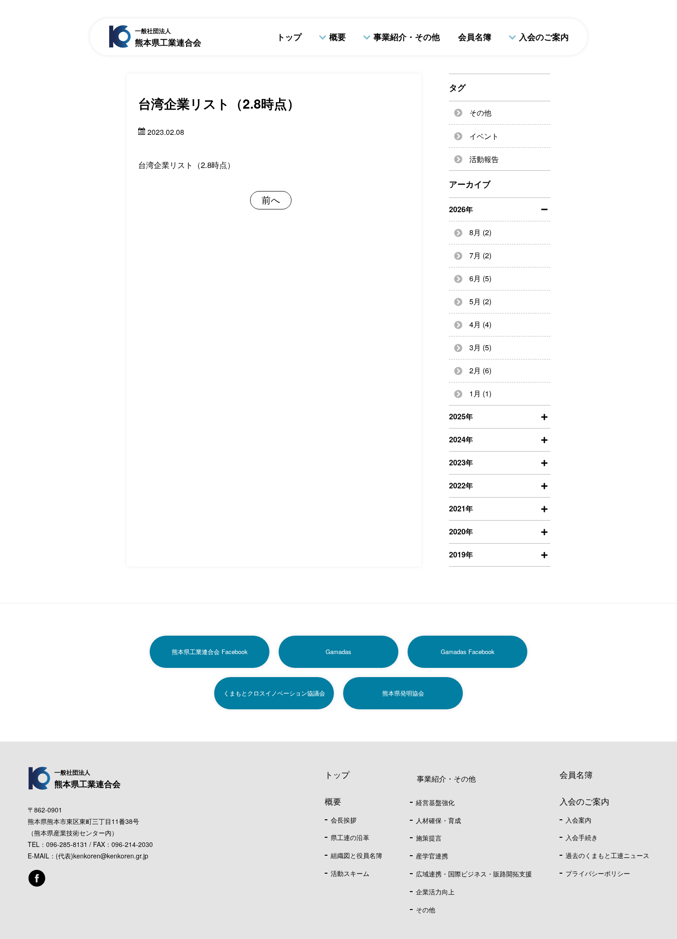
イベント (484, 136)
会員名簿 (474, 37)
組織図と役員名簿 (356, 855)
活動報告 (484, 159)
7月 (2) (480, 255)
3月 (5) (480, 347)
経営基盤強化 (435, 802)
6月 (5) (480, 278)
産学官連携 (432, 855)
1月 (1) (480, 393)
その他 (480, 112)
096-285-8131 (67, 844)
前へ (271, 199)
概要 (337, 37)
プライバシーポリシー (598, 873)
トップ (289, 37)
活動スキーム (350, 873)
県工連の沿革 (350, 837)
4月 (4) (480, 324)
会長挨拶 (343, 819)
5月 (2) (480, 301)
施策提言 (429, 837)
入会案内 (578, 819)
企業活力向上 (435, 891)
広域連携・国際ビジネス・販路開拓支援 (474, 873)
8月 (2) (480, 232)
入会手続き (582, 837)
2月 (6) (480, 370)
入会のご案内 (544, 37)
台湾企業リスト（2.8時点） (186, 164)
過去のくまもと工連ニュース (607, 855)
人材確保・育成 (438, 820)
